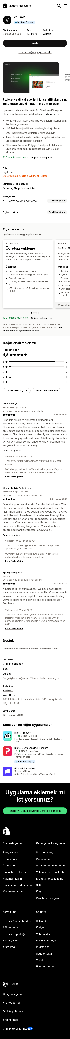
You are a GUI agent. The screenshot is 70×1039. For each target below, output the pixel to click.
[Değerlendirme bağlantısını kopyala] (15, 403)
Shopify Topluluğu (14, 934)
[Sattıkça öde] (31, 313)
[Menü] (65, 6)
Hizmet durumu (45, 966)
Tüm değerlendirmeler (46, 390)
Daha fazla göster (12, 450)
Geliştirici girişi (12, 994)
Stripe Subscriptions (25, 768)
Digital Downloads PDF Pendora (31, 748)
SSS (5, 668)
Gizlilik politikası (13, 663)
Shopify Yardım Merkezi (17, 921)
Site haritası (10, 1019)
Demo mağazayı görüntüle (35, 52)
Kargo (39, 891)
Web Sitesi (9, 694)
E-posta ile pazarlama (49, 878)
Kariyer (40, 927)
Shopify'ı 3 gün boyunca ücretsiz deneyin (35, 810)
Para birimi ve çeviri (48, 898)
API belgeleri (11, 927)
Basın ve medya (46, 940)
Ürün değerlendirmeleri (50, 865)
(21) (35, 34)
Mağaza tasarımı (13, 878)
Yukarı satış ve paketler (51, 871)
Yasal (39, 960)
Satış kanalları (11, 852)
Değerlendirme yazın (16, 390)
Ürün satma (10, 865)
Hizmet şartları (12, 1002)
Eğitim (7, 673)
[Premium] (36, 313)
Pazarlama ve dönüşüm (17, 885)
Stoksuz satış (44, 852)
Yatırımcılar (43, 934)
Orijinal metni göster (42, 157)
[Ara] (59, 6)
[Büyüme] (34, 313)
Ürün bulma (10, 859)
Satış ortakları (44, 953)
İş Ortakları (43, 946)
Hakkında (41, 921)
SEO (38, 885)
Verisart (47, 34)
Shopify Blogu (11, 940)
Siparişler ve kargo (14, 871)
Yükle (35, 43)
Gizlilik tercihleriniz (15, 1028)
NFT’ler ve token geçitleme (20, 200)
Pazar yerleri (44, 859)
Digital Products (23, 732)
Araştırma (9, 946)
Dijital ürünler (11, 212)
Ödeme (7, 188)
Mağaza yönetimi (13, 891)
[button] (35, 737)
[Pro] (38, 313)
